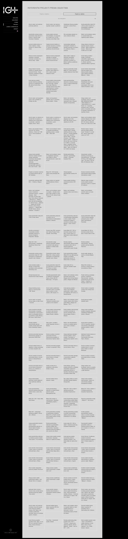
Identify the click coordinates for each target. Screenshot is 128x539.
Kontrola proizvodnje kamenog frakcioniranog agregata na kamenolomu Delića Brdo (36, 335)
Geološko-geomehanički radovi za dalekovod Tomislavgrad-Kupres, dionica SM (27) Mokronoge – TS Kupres (53, 277)
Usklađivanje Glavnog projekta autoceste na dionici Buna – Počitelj (71, 26)
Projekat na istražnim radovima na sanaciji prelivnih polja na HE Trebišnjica (36, 173)
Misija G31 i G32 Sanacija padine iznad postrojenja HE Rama (52, 173)
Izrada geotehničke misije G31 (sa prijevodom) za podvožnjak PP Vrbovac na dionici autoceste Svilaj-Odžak (53, 267)
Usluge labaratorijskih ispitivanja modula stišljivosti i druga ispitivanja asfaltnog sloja (35, 381)
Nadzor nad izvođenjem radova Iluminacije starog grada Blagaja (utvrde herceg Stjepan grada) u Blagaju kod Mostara (71, 277)
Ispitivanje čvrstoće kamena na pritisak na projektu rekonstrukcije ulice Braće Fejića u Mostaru (88, 336)
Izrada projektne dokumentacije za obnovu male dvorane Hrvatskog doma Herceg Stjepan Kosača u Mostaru (53, 312)
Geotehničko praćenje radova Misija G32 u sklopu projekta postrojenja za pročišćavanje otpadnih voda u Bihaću (53, 256)
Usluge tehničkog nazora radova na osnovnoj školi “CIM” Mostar (34, 289)
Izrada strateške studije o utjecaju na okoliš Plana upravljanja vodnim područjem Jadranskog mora (36, 267)
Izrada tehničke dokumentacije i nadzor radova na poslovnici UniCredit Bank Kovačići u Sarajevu (88, 450)
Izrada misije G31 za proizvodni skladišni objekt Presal (70, 266)
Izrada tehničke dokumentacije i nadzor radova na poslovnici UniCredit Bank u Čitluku (36, 459)
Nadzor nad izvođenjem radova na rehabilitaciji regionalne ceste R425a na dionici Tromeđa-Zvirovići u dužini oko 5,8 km (53, 157)
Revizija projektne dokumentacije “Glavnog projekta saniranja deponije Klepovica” (87, 244)
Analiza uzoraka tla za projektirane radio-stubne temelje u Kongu (52, 367)
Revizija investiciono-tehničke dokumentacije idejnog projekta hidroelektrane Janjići (88, 173)
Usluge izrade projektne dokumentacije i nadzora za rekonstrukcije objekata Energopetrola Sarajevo (87, 381)
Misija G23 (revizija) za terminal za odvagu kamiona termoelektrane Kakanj (87, 266)
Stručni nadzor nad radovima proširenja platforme (35, 25)
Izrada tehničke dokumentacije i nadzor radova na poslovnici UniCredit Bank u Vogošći (71, 459)
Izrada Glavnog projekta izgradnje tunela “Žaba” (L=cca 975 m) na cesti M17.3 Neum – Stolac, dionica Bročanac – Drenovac (36, 523)
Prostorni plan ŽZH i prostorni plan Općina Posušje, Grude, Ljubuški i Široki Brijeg (53, 232)
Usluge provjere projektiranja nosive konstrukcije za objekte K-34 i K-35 (71, 469)
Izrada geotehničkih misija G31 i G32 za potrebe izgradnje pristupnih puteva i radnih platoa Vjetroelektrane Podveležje (88, 219)
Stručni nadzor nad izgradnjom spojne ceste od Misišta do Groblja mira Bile (36, 99)
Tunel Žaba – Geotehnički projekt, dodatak (52, 520)
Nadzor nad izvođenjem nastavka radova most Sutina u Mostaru (71, 192)
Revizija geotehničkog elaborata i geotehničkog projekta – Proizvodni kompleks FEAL (69, 156)
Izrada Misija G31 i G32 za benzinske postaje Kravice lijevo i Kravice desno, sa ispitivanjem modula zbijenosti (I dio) (71, 233)
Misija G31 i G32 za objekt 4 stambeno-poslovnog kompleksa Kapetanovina (70, 390)
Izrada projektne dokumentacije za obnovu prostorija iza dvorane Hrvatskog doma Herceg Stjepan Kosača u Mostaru (71, 312)
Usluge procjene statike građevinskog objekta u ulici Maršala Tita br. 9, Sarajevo (35, 479)
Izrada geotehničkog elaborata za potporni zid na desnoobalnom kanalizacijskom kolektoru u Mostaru (53, 218)
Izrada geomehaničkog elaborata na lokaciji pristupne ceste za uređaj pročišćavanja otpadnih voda (71, 83)
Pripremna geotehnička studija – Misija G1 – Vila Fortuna (88, 399)
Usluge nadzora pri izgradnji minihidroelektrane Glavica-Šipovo (52, 182)
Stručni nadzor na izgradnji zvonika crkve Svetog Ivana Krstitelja (87, 289)
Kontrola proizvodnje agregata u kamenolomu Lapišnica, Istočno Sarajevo (71, 357)
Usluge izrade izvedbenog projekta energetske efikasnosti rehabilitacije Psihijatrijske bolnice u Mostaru (88, 312)
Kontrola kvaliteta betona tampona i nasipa (52, 379)
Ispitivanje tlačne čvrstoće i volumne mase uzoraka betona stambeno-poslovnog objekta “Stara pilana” (36, 492)
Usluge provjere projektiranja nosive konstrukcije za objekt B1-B (53, 479)
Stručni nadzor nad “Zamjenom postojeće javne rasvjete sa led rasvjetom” (52, 301)
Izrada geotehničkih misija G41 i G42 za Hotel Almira (36, 216)
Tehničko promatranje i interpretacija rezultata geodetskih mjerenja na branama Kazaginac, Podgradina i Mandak (34, 233)
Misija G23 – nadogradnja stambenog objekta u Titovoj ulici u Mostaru (35, 413)
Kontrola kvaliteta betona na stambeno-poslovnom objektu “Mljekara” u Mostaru (88, 479)
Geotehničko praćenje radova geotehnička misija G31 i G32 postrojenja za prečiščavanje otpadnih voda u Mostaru (35, 256)
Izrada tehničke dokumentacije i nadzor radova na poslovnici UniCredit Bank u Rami (71, 449)
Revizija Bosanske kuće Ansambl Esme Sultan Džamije (36, 275)
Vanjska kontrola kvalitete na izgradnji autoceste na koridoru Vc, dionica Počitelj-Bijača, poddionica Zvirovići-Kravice (53, 46)
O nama (16, 22)
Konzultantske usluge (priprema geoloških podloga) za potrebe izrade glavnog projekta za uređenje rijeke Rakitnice (53, 245)
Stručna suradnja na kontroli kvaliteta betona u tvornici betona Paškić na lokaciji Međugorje (87, 348)
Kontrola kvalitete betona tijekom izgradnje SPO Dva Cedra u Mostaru (52, 507)
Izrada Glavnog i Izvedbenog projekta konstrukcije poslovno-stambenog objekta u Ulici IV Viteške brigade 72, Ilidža (88, 439)
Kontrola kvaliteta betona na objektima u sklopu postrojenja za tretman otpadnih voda (36, 347)
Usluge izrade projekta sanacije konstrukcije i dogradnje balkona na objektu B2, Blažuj (53, 438)
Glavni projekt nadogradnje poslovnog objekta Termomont (36, 468)
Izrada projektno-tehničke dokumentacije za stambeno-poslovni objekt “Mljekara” (87, 459)
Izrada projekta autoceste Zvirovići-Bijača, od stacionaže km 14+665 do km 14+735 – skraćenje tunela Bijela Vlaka (53, 37)
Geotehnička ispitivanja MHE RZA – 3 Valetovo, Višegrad (35, 181)
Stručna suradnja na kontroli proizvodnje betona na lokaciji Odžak (88, 357)
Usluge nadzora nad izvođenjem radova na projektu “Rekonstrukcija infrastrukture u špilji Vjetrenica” (88, 368)
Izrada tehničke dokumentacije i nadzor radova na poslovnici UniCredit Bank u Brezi (36, 449)
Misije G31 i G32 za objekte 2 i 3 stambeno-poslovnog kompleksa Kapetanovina (88, 390)
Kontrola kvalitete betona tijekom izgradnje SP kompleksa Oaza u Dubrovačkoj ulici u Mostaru (87, 508)
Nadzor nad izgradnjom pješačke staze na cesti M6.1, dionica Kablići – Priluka (53, 99)
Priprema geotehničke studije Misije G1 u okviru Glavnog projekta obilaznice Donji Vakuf (71, 70)
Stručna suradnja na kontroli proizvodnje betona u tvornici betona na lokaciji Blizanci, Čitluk (35, 358)
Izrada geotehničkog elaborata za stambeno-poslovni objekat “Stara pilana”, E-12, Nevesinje (36, 438)
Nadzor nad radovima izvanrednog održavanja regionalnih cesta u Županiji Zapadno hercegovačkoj (70, 100)
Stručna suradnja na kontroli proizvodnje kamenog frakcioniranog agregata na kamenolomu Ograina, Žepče (52, 336)
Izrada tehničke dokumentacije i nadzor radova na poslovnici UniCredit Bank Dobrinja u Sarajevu (53, 460)
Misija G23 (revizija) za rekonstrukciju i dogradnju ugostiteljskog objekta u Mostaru (52, 401)
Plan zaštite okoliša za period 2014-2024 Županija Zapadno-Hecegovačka (70, 380)
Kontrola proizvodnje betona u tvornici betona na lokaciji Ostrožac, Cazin (53, 357)
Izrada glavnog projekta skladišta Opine (86, 300)
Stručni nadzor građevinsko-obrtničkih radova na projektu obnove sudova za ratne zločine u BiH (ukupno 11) (53, 290)
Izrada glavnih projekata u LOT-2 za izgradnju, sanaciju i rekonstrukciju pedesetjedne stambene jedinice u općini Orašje (88, 325)
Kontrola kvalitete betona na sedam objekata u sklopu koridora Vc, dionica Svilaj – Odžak (35, 46)
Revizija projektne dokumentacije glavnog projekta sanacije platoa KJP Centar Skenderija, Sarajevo (35, 325)
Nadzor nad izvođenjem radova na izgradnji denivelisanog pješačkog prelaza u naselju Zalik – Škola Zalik (53, 131)
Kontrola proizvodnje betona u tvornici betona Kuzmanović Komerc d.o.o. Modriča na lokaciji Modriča (36, 368)
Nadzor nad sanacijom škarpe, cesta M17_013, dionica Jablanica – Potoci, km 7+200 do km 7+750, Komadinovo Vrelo (36, 132)
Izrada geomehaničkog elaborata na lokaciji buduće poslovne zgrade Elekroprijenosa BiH (52, 391)
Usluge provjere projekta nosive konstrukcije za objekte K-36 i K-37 (53, 469)
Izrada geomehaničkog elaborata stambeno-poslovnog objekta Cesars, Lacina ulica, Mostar (36, 391)
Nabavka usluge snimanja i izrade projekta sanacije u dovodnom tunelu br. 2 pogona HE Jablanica (88, 183)
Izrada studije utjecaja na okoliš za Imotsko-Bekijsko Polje (87, 255)
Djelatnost (15, 20)
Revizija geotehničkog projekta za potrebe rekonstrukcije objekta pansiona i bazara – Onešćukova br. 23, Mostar (71, 414)
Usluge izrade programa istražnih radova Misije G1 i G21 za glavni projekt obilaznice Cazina (52, 71)
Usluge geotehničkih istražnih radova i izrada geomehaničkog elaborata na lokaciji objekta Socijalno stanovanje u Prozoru (35, 426)
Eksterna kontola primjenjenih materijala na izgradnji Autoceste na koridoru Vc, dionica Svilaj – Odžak (35, 58)
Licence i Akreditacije (12, 26)
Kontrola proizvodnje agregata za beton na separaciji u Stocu (53, 346)
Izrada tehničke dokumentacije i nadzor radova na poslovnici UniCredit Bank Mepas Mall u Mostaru (53, 450)
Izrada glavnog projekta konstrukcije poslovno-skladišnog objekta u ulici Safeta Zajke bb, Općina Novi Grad (70, 439)
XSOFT (16, 532)
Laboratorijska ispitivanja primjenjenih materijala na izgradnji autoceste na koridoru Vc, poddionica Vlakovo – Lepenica (71, 47)
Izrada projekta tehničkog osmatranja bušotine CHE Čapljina (69, 182)
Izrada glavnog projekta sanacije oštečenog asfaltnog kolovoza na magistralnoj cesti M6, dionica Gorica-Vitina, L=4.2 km (36, 83)
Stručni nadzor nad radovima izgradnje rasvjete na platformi (53, 25)
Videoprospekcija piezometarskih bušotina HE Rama (70, 173)
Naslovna (15, 17)
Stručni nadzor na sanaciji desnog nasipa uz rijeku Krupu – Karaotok (36, 301)
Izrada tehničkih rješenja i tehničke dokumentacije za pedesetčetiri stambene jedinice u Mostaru (53, 492)
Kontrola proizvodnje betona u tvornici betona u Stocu (71, 346)
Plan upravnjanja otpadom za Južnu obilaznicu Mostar (70, 35)
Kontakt (16, 28)
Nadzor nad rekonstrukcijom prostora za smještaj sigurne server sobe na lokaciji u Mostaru (70, 325)
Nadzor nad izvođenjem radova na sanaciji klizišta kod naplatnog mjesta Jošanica (88, 36)
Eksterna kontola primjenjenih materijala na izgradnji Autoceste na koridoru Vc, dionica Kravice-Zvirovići (53, 58)
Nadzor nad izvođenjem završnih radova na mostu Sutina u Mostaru (87, 192)
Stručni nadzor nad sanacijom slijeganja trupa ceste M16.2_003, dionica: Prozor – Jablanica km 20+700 (71, 120)
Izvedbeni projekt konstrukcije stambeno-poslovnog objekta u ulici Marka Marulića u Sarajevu (88, 470)
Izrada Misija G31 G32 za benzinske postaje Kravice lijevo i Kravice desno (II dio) (87, 232)
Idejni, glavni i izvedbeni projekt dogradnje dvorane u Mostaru (52, 324)
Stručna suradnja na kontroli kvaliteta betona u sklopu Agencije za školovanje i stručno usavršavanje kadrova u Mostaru (70, 481)
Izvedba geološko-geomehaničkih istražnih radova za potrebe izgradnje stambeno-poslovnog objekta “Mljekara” (87, 415)
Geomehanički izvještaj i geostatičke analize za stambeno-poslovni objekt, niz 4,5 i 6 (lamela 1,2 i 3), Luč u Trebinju (88, 426)
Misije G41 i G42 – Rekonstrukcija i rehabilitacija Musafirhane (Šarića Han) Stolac (35, 244)
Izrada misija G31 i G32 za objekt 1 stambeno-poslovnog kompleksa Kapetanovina (70, 425)
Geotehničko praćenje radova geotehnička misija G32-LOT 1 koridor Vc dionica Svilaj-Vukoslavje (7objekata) (36, 37)
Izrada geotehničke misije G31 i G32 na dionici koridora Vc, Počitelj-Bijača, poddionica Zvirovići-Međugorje (88, 27)
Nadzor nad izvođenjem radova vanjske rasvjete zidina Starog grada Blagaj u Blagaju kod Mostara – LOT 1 (71, 302)
